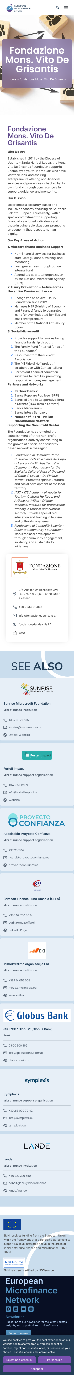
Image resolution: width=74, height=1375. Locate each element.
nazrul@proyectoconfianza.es (29, 857)
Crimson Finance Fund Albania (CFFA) (31, 899)
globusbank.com (20, 1060)
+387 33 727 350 (19, 720)
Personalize (54, 1360)
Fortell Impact (13, 768)
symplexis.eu (17, 1125)
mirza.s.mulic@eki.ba (22, 988)
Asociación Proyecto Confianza (26, 834)
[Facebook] (8, 1309)
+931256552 (16, 850)
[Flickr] (31, 1309)
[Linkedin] (15, 1309)
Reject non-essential (19, 1360)
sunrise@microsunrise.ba (25, 727)
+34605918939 (18, 785)
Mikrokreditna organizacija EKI (26, 964)
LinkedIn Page (18, 930)
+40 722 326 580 (20, 1176)
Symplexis (11, 1094)
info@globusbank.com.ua (26, 1053)
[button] (66, 7)
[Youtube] (23, 1309)
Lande (8, 1159)
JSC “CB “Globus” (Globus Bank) (28, 1029)
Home (12, 79)
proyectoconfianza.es (23, 865)
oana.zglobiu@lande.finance (27, 1183)
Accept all (37, 1369)
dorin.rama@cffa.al (22, 923)
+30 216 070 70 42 (21, 1111)
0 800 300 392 (18, 1046)
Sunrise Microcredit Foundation (27, 703)
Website (14, 800)
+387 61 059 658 (19, 980)
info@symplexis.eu (21, 1118)
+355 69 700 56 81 (21, 915)
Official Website (19, 735)
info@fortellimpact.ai (23, 792)
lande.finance (18, 1191)
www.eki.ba (16, 995)
